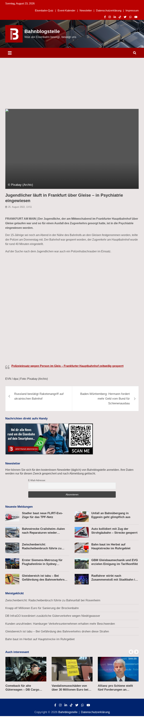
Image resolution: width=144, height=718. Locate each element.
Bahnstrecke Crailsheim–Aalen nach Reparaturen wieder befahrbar (43, 532)
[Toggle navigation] (9, 53)
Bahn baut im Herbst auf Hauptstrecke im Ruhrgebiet (40, 639)
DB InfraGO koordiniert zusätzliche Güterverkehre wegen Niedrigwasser (52, 615)
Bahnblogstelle (42, 31)
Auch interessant (17, 652)
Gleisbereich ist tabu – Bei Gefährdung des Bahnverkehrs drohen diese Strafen (43, 579)
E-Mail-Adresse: (37, 480)
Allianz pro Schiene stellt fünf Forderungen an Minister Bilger (115, 689)
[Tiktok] (119, 17)
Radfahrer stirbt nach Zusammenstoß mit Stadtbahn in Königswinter (114, 579)
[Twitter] (125, 17)
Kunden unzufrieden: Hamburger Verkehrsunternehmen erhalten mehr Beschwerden (60, 623)
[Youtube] (136, 17)
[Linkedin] (114, 17)
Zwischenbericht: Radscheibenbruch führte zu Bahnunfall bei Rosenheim (41, 548)
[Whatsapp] (130, 17)
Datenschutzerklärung (108, 10)
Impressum (132, 10)
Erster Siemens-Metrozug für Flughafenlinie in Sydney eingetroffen (42, 564)
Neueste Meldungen (19, 506)
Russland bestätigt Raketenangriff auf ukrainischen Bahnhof (39, 396)
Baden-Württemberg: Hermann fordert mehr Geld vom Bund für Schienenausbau (105, 398)
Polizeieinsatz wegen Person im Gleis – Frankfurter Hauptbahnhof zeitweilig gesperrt (67, 365)
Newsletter (86, 10)
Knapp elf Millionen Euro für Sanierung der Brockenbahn (42, 608)
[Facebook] (105, 17)
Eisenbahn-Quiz (44, 10)
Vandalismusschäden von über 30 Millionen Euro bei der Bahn (70, 689)
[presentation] (131, 651)
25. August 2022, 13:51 (20, 207)
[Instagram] (109, 17)
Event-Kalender (66, 10)
